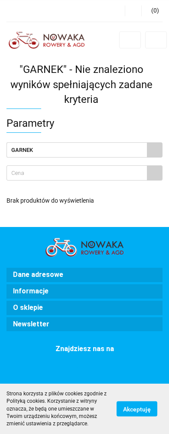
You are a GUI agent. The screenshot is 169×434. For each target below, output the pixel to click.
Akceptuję (137, 409)
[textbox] (77, 173)
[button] (151, 11)
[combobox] (84, 173)
